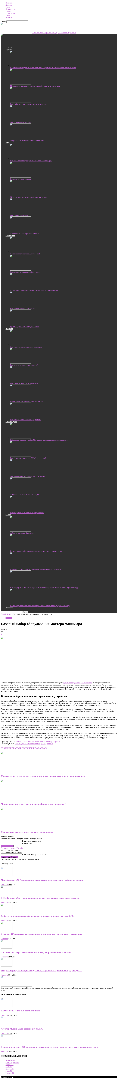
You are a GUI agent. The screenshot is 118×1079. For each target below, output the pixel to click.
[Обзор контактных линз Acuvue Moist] (20, 252)
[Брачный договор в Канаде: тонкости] (20, 324)
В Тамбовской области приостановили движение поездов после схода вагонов (40, 898)
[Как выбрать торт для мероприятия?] (20, 381)
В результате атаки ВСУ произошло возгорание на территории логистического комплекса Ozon (49, 1047)
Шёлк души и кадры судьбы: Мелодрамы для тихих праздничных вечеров (39, 440)
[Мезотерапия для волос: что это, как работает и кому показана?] (20, 84)
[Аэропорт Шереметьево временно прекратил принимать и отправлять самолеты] (6, 930)
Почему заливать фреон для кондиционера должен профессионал (36, 551)
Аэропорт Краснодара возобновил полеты (22, 1029)
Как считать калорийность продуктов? (25, 420)
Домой (3, 614)
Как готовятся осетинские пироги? (24, 365)
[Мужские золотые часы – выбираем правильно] (20, 195)
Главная (9, 3)
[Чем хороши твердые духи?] (20, 120)
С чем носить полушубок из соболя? (24, 234)
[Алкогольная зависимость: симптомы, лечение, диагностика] (20, 288)
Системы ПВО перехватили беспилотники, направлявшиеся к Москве (36, 952)
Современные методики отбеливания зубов (27, 140)
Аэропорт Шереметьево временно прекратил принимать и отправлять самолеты (41, 934)
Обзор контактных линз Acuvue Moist (25, 254)
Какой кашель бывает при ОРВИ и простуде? (28, 458)
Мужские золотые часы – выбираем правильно (28, 197)
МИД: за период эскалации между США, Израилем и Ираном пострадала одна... (41, 970)
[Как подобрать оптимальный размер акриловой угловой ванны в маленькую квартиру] (20, 585)
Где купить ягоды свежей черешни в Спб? (26, 401)
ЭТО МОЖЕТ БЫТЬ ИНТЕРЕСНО (16, 748)
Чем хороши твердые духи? (21, 122)
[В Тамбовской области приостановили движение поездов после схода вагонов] (6, 894)
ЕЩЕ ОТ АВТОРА (39, 748)
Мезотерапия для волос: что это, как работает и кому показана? (35, 86)
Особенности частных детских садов (24, 494)
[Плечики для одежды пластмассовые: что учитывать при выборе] (20, 567)
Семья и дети (11, 13)
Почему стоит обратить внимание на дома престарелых (38, 742)
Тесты (8, 15)
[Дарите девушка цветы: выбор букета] (20, 270)
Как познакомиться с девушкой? (22, 308)
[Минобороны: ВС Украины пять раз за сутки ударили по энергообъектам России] (6, 875)
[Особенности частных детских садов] (20, 492)
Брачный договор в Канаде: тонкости (24, 327)
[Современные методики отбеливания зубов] (20, 138)
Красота (9, 5)
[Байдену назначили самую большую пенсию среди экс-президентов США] (6, 912)
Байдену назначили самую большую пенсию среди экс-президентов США (38, 916)
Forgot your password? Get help (12, 848)
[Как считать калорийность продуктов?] (20, 418)
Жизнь (9, 1065)
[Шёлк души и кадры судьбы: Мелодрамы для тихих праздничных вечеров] (20, 438)
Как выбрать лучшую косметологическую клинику (30, 104)
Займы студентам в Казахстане (22, 533)
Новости (9, 17)
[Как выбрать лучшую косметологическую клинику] (20, 102)
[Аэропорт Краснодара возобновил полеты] (6, 1024)
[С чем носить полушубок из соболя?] (20, 231)
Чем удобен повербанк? (19, 215)
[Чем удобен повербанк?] (20, 213)
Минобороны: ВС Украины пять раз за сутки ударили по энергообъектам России (42, 880)
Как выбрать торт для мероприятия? (24, 383)
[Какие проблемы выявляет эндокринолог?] (20, 511)
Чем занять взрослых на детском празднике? (27, 476)
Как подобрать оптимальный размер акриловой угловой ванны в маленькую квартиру (44, 588)
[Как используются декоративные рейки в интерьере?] (20, 159)
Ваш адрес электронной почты (34, 854)
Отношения (10, 9)
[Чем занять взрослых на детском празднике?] (20, 474)
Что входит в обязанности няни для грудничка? (34, 744)
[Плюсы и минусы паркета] (20, 177)
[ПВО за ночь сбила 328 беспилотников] (6, 1006)
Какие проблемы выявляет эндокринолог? (27, 513)
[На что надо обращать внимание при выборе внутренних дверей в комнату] (20, 604)
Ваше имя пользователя (31, 841)
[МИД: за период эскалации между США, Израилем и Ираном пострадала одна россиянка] (6, 966)
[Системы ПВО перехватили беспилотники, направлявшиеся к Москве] (6, 948)
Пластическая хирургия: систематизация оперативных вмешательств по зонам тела (43, 68)
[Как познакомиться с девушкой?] (20, 306)
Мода (8, 7)
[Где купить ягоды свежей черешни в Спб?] (20, 399)
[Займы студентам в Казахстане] (20, 531)
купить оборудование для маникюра (77, 683)
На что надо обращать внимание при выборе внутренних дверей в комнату (39, 606)
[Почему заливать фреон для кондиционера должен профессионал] (20, 549)
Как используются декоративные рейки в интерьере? (31, 161)
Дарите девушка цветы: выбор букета (25, 272)
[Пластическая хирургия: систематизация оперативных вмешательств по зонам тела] (20, 66)
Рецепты (9, 11)
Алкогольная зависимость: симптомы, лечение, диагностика (34, 290)
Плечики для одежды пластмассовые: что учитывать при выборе (35, 569)
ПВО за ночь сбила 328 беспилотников (20, 1010)
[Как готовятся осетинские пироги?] (20, 363)
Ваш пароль (27, 843)
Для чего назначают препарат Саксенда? (26, 347)
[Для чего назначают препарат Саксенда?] (20, 345)
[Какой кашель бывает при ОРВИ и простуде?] (20, 456)
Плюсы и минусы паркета (20, 179)
